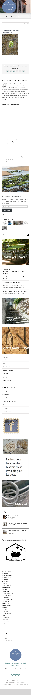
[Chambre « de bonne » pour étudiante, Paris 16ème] (4, 222)
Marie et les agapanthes (8, 603)
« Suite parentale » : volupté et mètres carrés (17, 531)
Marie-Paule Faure (6, 605)
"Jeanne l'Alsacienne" (20, 668)
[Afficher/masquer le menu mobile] (28, 0)
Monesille (4, 607)
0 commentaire (22, 58)
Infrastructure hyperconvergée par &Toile (19, 684)
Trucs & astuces (7, 411)
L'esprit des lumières (7, 597)
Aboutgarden (5, 573)
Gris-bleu (4, 589)
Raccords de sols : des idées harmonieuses (15, 516)
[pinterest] (18, 675)
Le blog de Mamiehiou (7, 599)
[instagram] (15, 675)
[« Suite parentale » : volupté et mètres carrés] (5, 531)
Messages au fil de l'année (9, 391)
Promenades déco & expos (9, 401)
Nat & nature (5, 611)
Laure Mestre (6, 58)
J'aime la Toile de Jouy (7, 593)
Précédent (26, 23)
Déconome (4, 583)
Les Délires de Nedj (7, 601)
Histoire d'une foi (6, 591)
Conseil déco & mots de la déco (10, 366)
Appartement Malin (7, 575)
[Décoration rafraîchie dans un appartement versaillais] (9, 222)
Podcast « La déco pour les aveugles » (12, 282)
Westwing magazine (7, 633)
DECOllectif (5, 373)
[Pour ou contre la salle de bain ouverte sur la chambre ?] (5, 523)
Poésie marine (5, 615)
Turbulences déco (6, 625)
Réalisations (6, 404)
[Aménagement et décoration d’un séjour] (25, 222)
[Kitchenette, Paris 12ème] (20, 222)
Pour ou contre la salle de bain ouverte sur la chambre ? (17, 524)
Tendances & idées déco (9, 408)
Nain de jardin (5, 609)
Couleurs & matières (8, 370)
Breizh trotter (5, 581)
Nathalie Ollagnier (6, 613)
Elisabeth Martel (6, 587)
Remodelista (5, 619)
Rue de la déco (5, 621)
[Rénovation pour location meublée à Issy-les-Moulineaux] (4, 227)
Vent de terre (5, 629)
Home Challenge (7, 380)
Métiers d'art (6, 394)
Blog (4, 363)
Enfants (5, 377)
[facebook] (12, 675)
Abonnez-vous (7, 210)
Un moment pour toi (7, 627)
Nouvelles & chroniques (9, 398)
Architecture (6, 359)
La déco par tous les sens (9, 387)
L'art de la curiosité (6, 595)
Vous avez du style (6, 631)
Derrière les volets (6, 585)
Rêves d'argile (5, 617)
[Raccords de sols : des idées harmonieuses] (5, 516)
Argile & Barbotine (6, 577)
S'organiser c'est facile (7, 623)
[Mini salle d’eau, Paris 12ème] (15, 222)
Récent (15, 512)
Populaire (6, 512)
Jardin (4, 384)
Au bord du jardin (6, 579)
